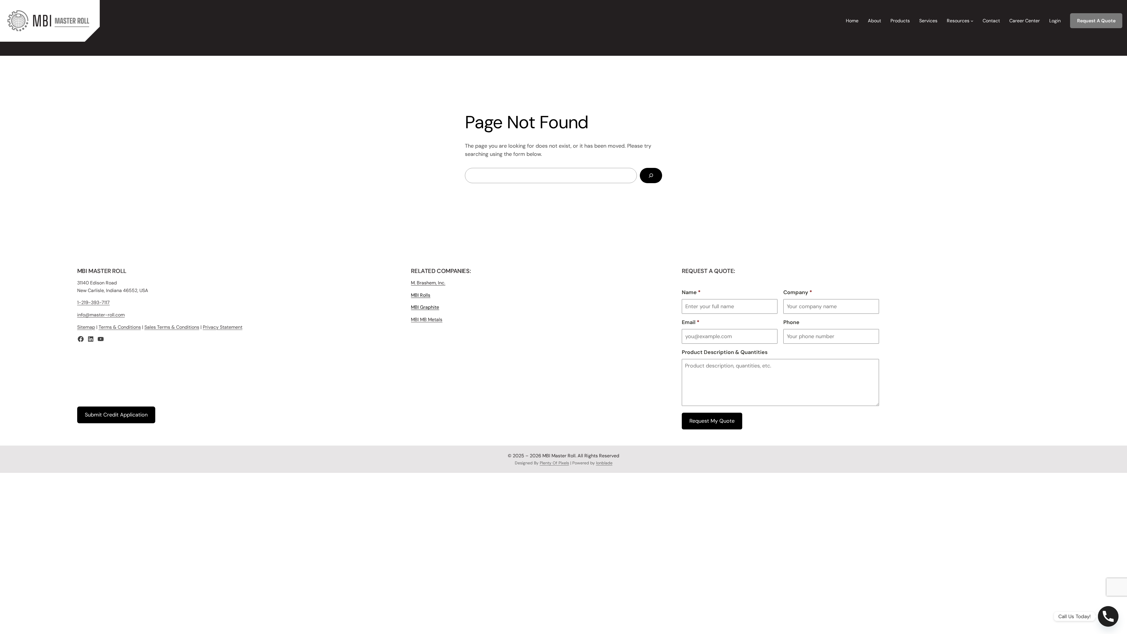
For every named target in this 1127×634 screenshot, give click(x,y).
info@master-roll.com (101, 315)
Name (691, 292)
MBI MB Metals (426, 319)
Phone (791, 322)
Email (690, 322)
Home (852, 21)
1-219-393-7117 (93, 302)
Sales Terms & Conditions (171, 327)
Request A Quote (1096, 21)
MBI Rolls (420, 295)
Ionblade (604, 463)
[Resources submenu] (972, 20)
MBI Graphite (425, 307)
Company (797, 292)
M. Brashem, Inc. (428, 283)
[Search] (651, 175)
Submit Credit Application (116, 414)
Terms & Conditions (120, 327)
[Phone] (1108, 616)
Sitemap (86, 327)
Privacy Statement (222, 327)
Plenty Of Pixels (554, 463)
